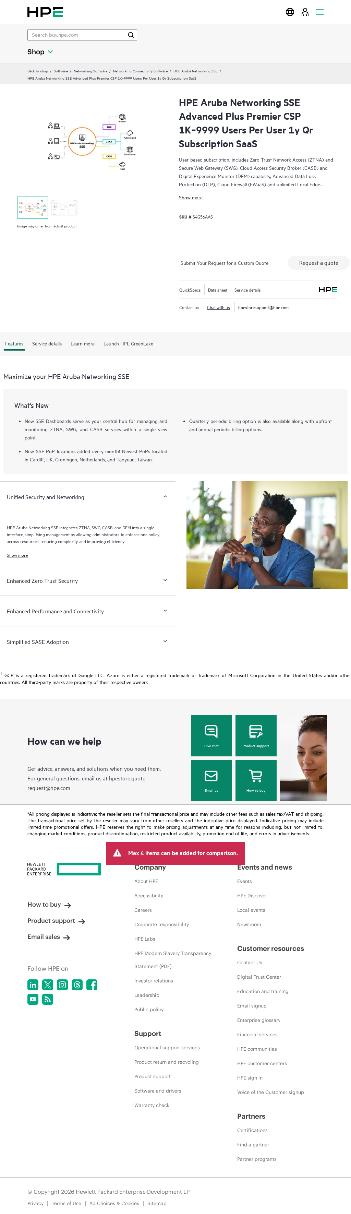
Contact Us (249, 962)
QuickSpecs (190, 289)
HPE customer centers (262, 1063)
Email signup (252, 1006)
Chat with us (218, 307)
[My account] (305, 12)
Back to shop (37, 70)
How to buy (255, 790)
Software (61, 70)
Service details (247, 289)
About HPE (146, 881)
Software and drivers (157, 1091)
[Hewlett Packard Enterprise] (45, 12)
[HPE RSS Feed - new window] (47, 999)
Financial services (257, 1035)
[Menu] (320, 12)
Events (244, 881)
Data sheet (217, 289)
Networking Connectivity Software (140, 70)
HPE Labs (144, 939)
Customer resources (270, 948)
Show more (191, 197)
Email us (211, 790)
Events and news (264, 867)
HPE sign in (250, 1078)
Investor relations (153, 981)
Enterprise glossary (258, 1020)
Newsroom (249, 924)
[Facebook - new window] (91, 984)
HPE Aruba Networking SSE (195, 70)
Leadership (146, 995)
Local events (251, 910)
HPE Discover (252, 896)
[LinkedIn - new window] (32, 984)
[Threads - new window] (77, 984)
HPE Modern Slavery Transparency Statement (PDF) (172, 959)
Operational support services (167, 1048)
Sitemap (157, 1203)
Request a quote (318, 262)
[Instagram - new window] (62, 984)
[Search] (131, 35)
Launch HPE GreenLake (128, 343)
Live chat (211, 745)
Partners (251, 1116)
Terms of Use (66, 1203)
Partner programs (257, 1159)
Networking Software (90, 70)
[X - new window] (47, 984)
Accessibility (148, 896)
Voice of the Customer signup (270, 1092)
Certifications (252, 1130)
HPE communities (257, 1049)
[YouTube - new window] (32, 999)
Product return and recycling (166, 1062)
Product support (256, 745)
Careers (143, 910)
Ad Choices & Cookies (114, 1203)
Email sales (43, 937)
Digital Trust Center (259, 977)
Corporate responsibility (161, 924)
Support (147, 1033)
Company (150, 867)
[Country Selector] (290, 12)
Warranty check (151, 1105)
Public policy (149, 1009)
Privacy (35, 1203)
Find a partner (253, 1145)
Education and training (263, 991)
